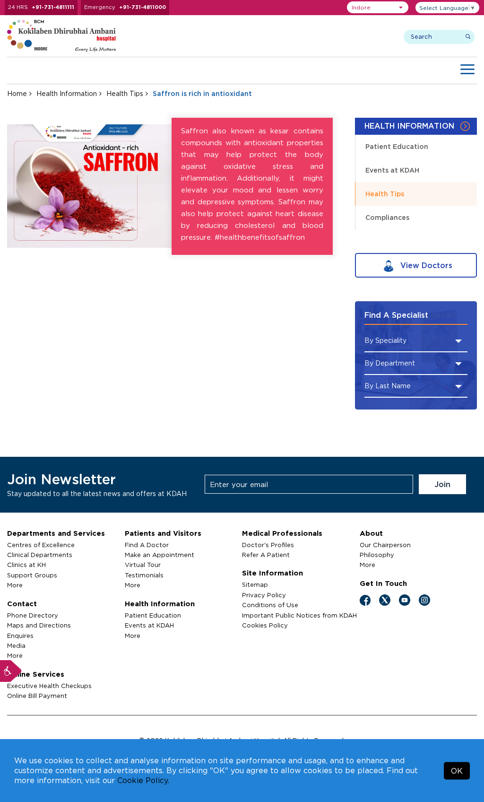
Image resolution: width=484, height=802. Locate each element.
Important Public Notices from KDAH (299, 615)
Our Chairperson (385, 544)
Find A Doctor (147, 544)
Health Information (66, 93)
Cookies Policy (265, 625)
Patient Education (396, 146)
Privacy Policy (264, 595)
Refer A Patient (266, 554)
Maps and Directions (39, 625)
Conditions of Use (270, 605)
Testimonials (144, 575)
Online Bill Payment (37, 695)
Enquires (20, 635)
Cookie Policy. (143, 780)
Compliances (387, 217)
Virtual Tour (143, 564)
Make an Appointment (159, 554)
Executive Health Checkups (49, 685)
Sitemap (255, 584)
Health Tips (124, 93)
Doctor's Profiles (268, 544)
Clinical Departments (39, 554)
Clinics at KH (26, 564)
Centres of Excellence (41, 544)
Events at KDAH (392, 170)
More (15, 585)
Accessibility (11, 671)
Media (16, 645)
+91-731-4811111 (53, 7)
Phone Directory (32, 615)
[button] (377, 7)
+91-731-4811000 (142, 7)
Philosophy (377, 554)
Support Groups (32, 575)
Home (17, 93)
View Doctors (425, 265)
